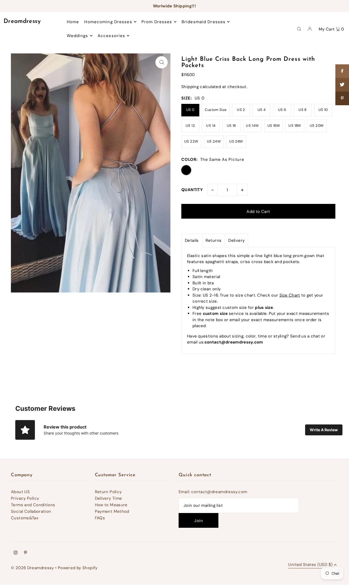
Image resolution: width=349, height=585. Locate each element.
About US (20, 491)
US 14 (210, 125)
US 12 (190, 125)
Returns (214, 240)
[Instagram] (15, 553)
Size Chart (289, 295)
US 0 (190, 109)
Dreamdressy (22, 21)
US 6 (282, 109)
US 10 (323, 109)
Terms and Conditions (33, 505)
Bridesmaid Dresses (203, 22)
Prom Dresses (157, 22)
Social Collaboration (31, 511)
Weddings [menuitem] (77, 35)
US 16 (231, 125)
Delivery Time (108, 498)
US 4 (262, 109)
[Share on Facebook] (342, 71)
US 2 (241, 109)
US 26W (236, 141)
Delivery (236, 240)
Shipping (190, 86)
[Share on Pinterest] (342, 98)
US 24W (214, 141)
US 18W (294, 125)
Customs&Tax (24, 518)
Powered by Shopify (78, 568)
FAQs (100, 518)
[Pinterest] (25, 553)
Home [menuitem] (73, 22)
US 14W (252, 125)
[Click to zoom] (161, 62)
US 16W (273, 125)
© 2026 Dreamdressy (32, 568)
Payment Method (112, 511)
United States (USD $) (310, 565)
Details (192, 240)
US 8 (303, 109)
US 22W (191, 141)
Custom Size (215, 109)
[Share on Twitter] (342, 85)
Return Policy (108, 491)
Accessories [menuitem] (111, 35)
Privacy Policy (25, 498)
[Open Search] (299, 29)
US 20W (317, 125)
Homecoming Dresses (108, 22)
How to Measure (111, 505)
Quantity (192, 189)
